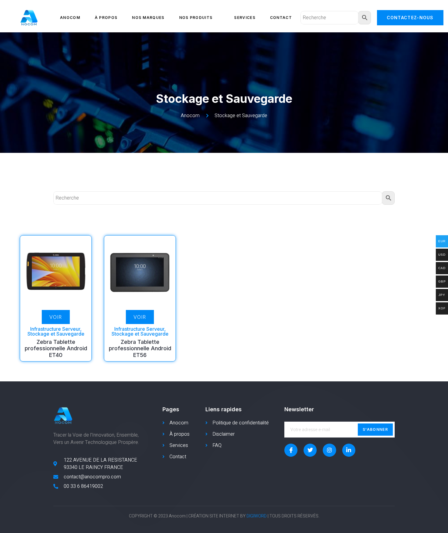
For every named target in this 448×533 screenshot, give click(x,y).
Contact (281, 17)
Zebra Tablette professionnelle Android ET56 (140, 348)
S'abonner (375, 429)
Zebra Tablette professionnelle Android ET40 (56, 348)
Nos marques (148, 17)
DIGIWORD (257, 516)
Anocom (70, 17)
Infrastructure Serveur (55, 329)
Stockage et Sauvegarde (55, 334)
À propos (106, 17)
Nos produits (196, 17)
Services (244, 17)
